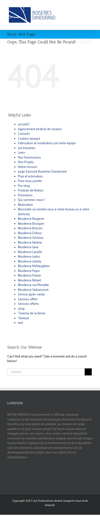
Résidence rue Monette (33, 285)
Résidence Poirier (29, 275)
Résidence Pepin (29, 271)
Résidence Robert (29, 280)
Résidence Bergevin (31, 219)
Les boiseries (26, 148)
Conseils (24, 134)
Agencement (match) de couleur (40, 129)
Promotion (25, 195)
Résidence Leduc (29, 256)
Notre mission (27, 167)
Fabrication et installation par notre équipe (47, 143)
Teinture (23, 318)
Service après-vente (31, 294)
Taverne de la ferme (31, 313)
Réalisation (25, 205)
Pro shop (24, 186)
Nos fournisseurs (29, 157)
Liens (21, 153)
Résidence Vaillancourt (33, 290)
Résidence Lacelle (30, 252)
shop (21, 309)
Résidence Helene (30, 242)
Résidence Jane (28, 247)
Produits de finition (30, 190)
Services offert (27, 299)
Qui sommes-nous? (31, 200)
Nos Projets (26, 162)
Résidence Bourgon (31, 224)
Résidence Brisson (30, 228)
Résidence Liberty (29, 261)
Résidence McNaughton (34, 266)
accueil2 (23, 124)
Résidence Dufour (30, 233)
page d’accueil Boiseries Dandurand (42, 171)
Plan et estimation (30, 176)
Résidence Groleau (30, 238)
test (20, 323)
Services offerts (28, 304)
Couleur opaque (29, 138)
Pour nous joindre (30, 181)
